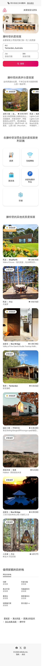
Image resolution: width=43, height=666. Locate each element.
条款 (23, 654)
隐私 (17, 654)
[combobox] (20, 48)
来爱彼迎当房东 (30, 10)
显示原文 (30, 3)
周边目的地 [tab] (7, 574)
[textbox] (12, 56)
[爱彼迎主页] (4, 10)
